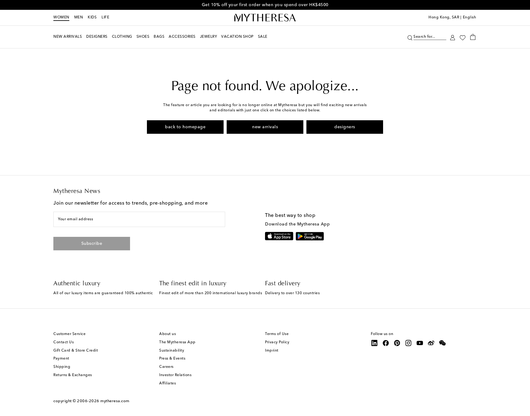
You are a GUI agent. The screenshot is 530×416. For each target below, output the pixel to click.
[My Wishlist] (462, 37)
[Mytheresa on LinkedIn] (374, 343)
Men (78, 17)
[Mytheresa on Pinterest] (397, 343)
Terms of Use (277, 334)
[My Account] (452, 37)
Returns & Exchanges (72, 375)
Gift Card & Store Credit (75, 350)
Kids (92, 17)
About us (167, 334)
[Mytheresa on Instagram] (408, 343)
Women (61, 17)
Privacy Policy (277, 342)
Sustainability (171, 350)
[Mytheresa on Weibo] (431, 343)
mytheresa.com (114, 401)
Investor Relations (175, 375)
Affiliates (167, 383)
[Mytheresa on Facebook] (386, 343)
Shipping (61, 367)
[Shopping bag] (473, 37)
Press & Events (172, 358)
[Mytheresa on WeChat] (442, 343)
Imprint (271, 350)
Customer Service (69, 334)
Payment (61, 358)
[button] (409, 37)
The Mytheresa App (177, 342)
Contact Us (63, 342)
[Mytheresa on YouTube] (420, 343)
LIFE (105, 17)
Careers (166, 367)
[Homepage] (265, 18)
